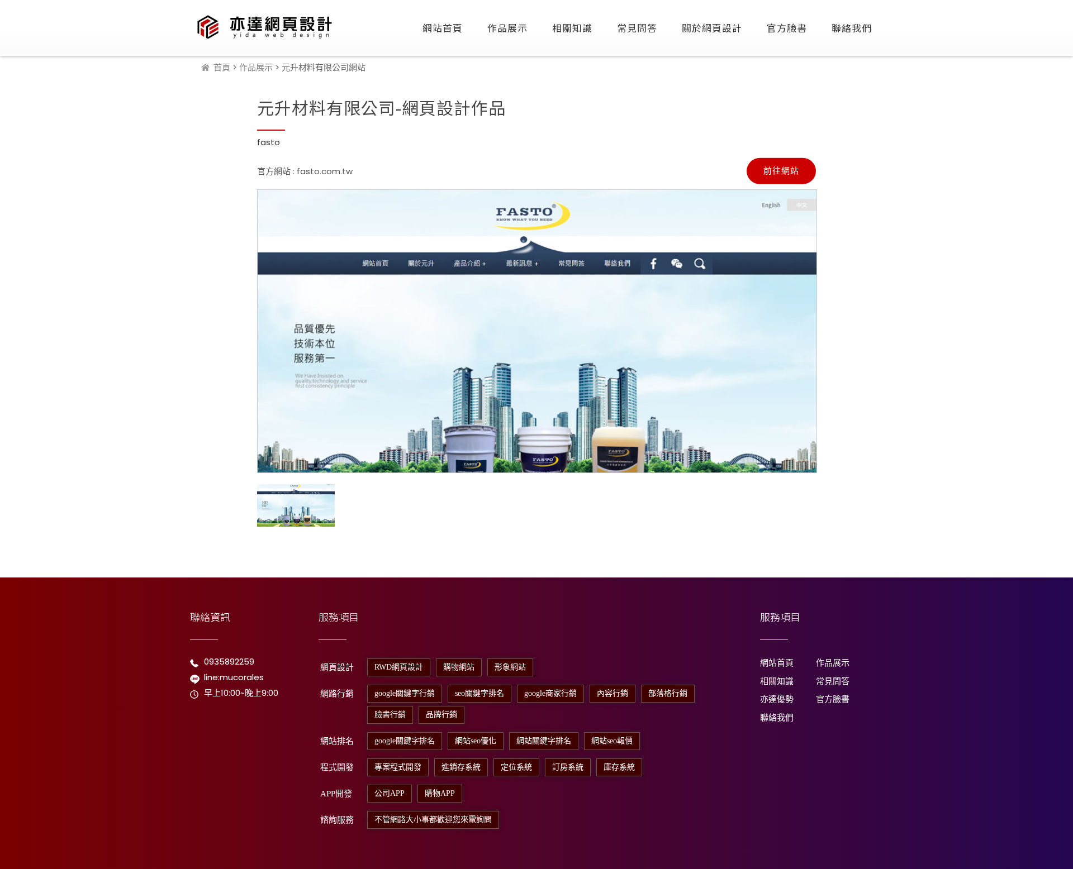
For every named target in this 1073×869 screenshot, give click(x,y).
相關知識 (572, 28)
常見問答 (637, 28)
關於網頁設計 (712, 28)
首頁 (221, 67)
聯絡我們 (852, 28)
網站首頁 (442, 28)
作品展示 (507, 28)
